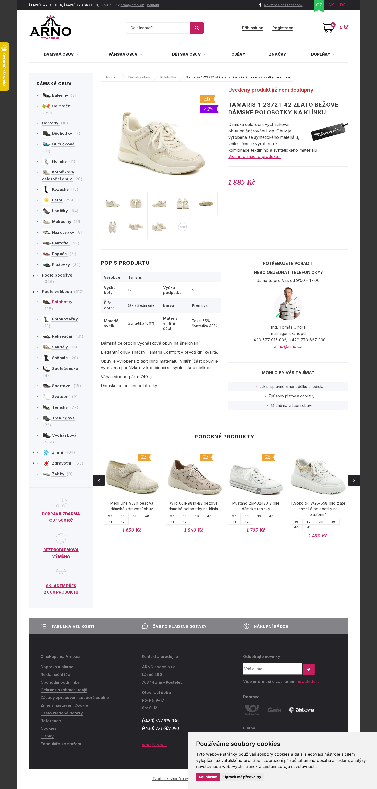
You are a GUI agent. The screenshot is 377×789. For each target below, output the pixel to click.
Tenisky (60, 407)
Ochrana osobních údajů (64, 689)
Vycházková (64, 435)
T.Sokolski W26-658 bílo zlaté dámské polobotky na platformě (318, 509)
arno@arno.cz (132, 5)
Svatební (61, 396)
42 (123, 522)
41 (110, 522)
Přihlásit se (252, 27)
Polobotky (62, 301)
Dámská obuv (59, 54)
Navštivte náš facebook (283, 5)
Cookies (49, 728)
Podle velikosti (57, 291)
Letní (57, 200)
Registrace (282, 27)
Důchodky (62, 133)
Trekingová (63, 418)
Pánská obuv (123, 54)
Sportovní (62, 385)
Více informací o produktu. (254, 156)
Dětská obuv (187, 54)
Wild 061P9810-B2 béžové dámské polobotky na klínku (194, 506)
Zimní (57, 452)
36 (296, 522)
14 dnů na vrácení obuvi (291, 405)
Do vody (51, 123)
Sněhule (60, 357)
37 (110, 516)
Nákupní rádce (271, 626)
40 (147, 516)
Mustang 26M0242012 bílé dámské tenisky (256, 506)
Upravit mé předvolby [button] (242, 777)
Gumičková (63, 144)
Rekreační (62, 336)
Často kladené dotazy (180, 626)
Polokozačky (64, 319)
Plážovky (61, 264)
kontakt (153, 5)
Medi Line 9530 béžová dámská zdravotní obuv (131, 506)
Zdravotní (61, 463)
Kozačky (60, 189)
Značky (277, 54)
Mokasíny (62, 221)
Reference (51, 720)
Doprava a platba (57, 666)
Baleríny (60, 95)
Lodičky (60, 210)
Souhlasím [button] (208, 777)
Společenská (64, 368)
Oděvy (238, 54)
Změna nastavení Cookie (64, 705)
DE (343, 4)
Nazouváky (63, 232)
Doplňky (321, 54)
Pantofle (60, 243)
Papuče (59, 253)
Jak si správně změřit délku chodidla (291, 386)
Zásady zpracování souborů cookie (75, 697)
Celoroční (61, 106)
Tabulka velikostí (72, 626)
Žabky (58, 473)
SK (331, 4)
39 (135, 516)
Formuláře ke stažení (61, 743)
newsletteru (308, 681)
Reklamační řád (55, 674)
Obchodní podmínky (60, 682)
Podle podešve (57, 275)
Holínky (59, 161)
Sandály (60, 346)
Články (47, 736)
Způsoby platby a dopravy (291, 395)
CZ (319, 4)
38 (122, 516)
